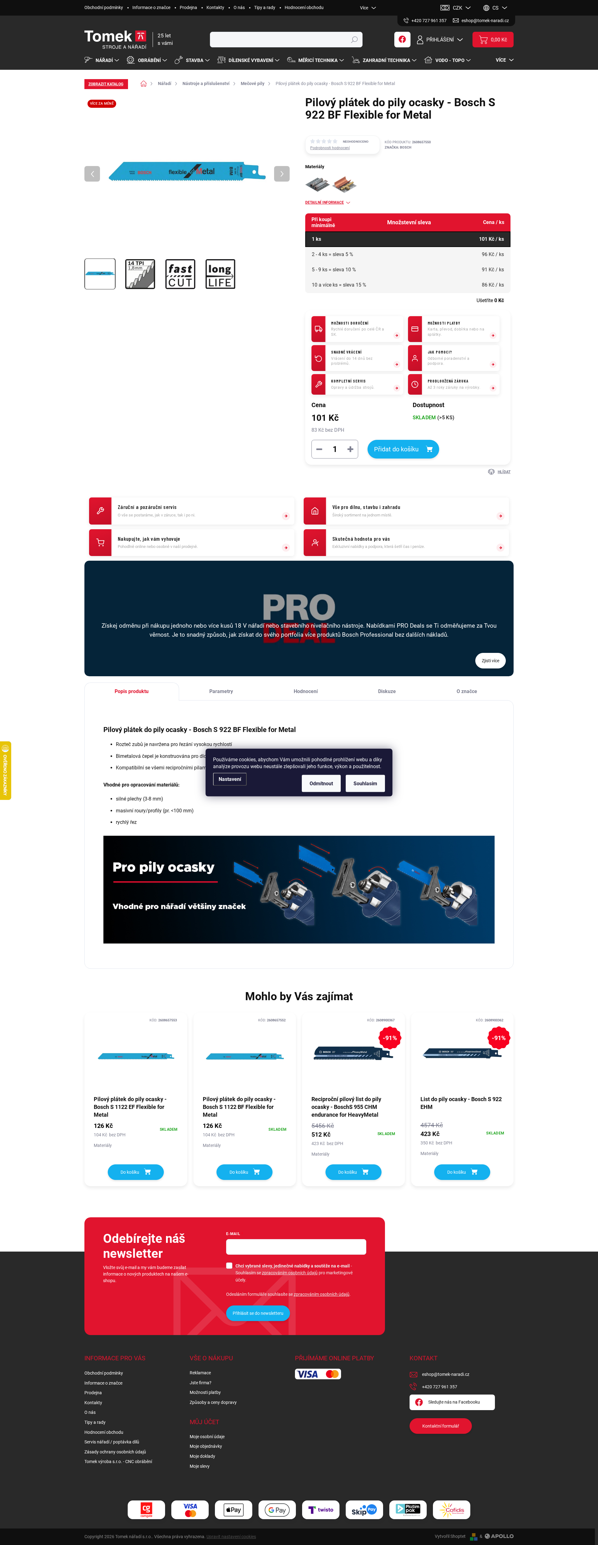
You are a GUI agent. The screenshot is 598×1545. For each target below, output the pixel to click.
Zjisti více (490, 660)
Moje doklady (202, 1456)
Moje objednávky (206, 1446)
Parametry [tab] (221, 691)
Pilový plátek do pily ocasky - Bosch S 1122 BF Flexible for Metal (239, 1107)
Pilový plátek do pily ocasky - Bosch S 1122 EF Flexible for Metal (130, 1107)
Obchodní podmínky (103, 7)
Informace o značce (151, 7)
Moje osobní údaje (207, 1436)
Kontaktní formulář (440, 1426)
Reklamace (200, 1372)
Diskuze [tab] (387, 691)
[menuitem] (102, 60)
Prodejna (188, 7)
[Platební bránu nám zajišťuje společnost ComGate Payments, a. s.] (146, 1510)
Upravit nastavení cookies (231, 1536)
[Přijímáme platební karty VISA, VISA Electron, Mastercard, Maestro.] (190, 1510)
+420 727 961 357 (439, 1386)
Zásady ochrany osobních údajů (115, 1451)
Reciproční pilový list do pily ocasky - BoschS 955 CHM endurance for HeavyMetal (346, 1107)
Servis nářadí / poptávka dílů (111, 1441)
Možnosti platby (205, 1392)
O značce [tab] (467, 691)
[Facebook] (402, 39)
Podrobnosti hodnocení (330, 148)
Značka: (398, 147)
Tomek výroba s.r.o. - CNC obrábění (118, 1461)
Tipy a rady (264, 7)
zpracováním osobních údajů (290, 1272)
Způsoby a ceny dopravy (213, 1402)
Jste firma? (200, 1382)
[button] (136, 1134)
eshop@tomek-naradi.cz (445, 1374)
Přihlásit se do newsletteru (258, 1313)
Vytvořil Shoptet (450, 1536)
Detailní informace (324, 202)
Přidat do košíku (396, 449)
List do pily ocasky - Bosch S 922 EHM (461, 1103)
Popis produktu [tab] (132, 691)
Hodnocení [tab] (306, 691)
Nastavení (230, 779)
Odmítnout (321, 784)
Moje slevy (200, 1466)
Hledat (354, 39)
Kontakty (215, 7)
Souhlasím (365, 784)
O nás (239, 7)
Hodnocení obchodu (304, 7)
